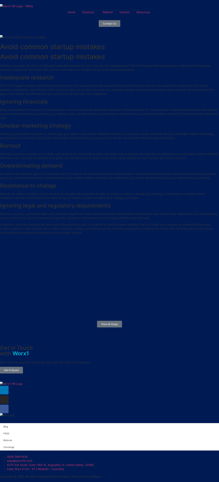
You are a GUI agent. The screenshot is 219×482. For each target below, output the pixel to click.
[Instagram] (4, 399)
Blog (5, 426)
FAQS (6, 433)
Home (71, 12)
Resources (143, 12)
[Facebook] (4, 409)
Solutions (88, 12)
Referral (108, 12)
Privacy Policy (60, 476)
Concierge (8, 447)
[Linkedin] (4, 390)
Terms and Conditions (86, 476)
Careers (125, 12)
